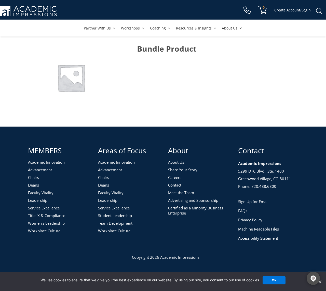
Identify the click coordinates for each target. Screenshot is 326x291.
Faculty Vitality (40, 192)
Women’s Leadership (46, 223)
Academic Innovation (46, 162)
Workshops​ (130, 28)
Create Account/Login (292, 10)
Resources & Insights (194, 28)
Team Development (115, 223)
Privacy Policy (250, 219)
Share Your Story (182, 169)
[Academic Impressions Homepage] (28, 13)
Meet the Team (181, 192)
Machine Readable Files (258, 229)
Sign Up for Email (253, 201)
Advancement (40, 169)
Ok (274, 280)
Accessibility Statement (258, 238)
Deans (33, 185)
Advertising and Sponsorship (193, 200)
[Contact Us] (247, 10)
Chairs (33, 177)
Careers (174, 177)
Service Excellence (44, 207)
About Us (229, 28)
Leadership (37, 200)
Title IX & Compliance (46, 215)
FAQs (242, 210)
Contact (174, 185)
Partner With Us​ (97, 28)
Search (319, 11)
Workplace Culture (44, 230)
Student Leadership (115, 215)
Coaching (158, 28)
